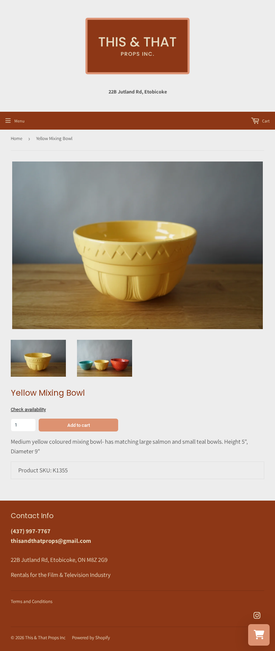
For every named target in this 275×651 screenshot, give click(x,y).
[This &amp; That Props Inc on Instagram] (257, 616)
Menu (19, 121)
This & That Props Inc (45, 638)
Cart (265, 121)
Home (16, 138)
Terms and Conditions (31, 601)
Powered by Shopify (91, 638)
